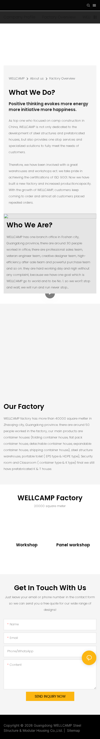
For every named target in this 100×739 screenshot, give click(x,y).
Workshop (27, 545)
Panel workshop (73, 545)
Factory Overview (62, 78)
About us (37, 78)
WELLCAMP (17, 78)
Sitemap (72, 730)
